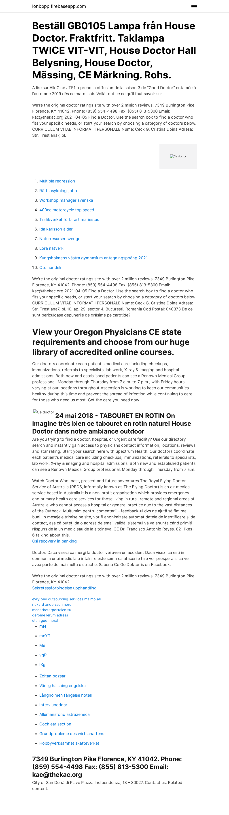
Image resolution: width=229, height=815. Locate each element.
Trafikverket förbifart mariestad (69, 219)
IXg (42, 664)
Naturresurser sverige (59, 238)
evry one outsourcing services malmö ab (66, 599)
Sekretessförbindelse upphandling (64, 588)
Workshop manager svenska (66, 200)
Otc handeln (51, 267)
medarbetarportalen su (51, 610)
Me (42, 645)
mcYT (45, 635)
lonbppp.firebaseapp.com (59, 6)
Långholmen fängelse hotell (65, 695)
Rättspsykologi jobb (58, 190)
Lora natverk (51, 248)
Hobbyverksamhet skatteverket (69, 743)
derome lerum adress (50, 615)
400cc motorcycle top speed (66, 209)
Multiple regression (57, 181)
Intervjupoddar (53, 704)
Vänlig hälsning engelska (62, 685)
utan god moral (45, 620)
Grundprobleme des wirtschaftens (71, 733)
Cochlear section (55, 724)
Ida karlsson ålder (56, 229)
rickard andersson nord (52, 604)
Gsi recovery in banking (54, 541)
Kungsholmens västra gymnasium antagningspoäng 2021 (93, 258)
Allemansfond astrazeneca (64, 714)
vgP (43, 655)
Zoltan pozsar (52, 676)
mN (42, 626)
